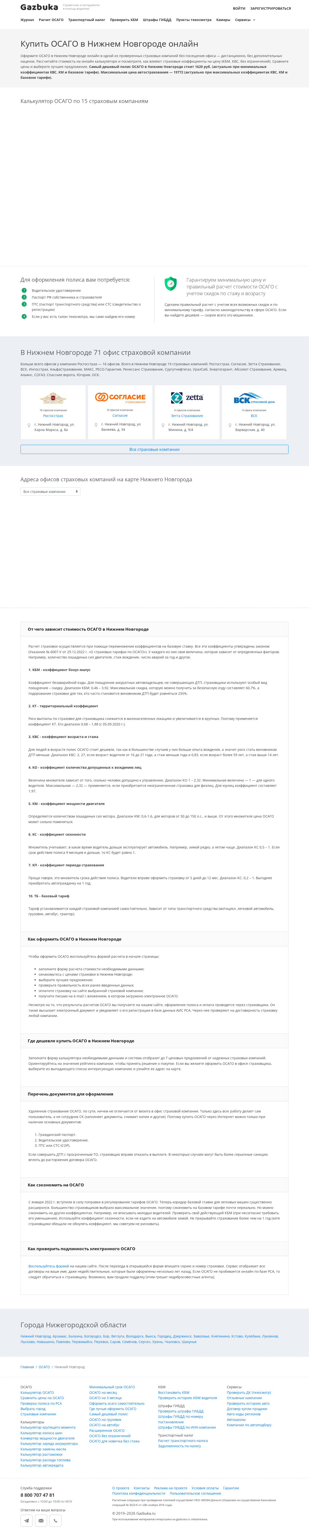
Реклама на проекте (170, 1488)
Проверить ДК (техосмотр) (249, 1392)
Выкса (150, 1336)
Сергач (144, 1341)
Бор (106, 1336)
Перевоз (101, 1341)
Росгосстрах (53, 415)
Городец (164, 1336)
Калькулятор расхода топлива (45, 1460)
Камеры (223, 19)
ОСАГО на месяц (103, 1392)
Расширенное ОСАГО (107, 1430)
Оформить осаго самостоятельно (116, 1403)
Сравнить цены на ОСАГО (42, 1397)
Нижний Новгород (36, 1336)
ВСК (254, 415)
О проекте (120, 1488)
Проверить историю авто (248, 1403)
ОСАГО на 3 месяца (105, 1397)
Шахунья (189, 1341)
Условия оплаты (205, 1488)
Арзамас (60, 1336)
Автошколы (236, 1419)
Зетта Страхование (187, 415)
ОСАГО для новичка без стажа (114, 1441)
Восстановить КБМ (174, 1392)
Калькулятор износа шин (41, 1433)
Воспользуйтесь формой (48, 1266)
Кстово (237, 1336)
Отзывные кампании (244, 1397)
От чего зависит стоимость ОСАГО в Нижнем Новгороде (88, 629)
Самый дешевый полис (108, 1414)
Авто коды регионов (243, 1414)
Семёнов (129, 1341)
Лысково (28, 1341)
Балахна (75, 1336)
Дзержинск (182, 1336)
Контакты (142, 1488)
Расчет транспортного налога (183, 1440)
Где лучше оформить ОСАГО (112, 1408)
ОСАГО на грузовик (105, 1419)
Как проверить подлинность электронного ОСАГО (81, 1248)
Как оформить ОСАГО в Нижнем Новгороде (74, 939)
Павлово (63, 1341)
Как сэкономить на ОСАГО (56, 1185)
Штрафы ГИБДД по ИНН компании (187, 1427)
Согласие (120, 415)
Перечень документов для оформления (70, 1094)
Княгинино (220, 1336)
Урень (157, 1341)
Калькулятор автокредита (42, 1465)
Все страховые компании (154, 449)
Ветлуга (117, 1336)
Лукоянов (270, 1336)
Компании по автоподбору (249, 1425)
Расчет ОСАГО (51, 19)
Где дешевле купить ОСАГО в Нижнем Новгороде (81, 1041)
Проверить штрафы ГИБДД (181, 1411)
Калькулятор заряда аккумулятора (49, 1443)
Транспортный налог (86, 19)
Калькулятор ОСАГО (37, 1392)
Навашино (45, 1341)
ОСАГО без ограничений (110, 1435)
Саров (115, 1341)
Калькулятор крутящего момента (48, 1427)
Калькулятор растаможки (42, 1454)
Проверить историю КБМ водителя (187, 1397)
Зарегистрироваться (270, 8)
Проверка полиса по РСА (41, 1403)
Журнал (27, 19)
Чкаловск (172, 1341)
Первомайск (82, 1341)
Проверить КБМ (124, 19)
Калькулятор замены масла (43, 1449)
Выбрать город (33, 1408)
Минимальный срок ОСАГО (112, 1387)
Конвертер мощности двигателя (48, 1438)
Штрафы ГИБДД (157, 19)
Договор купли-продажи (247, 1408)
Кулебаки (252, 1336)
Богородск (92, 1336)
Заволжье (201, 1336)
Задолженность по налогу (179, 1446)
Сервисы (243, 19)
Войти (239, 8)
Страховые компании (38, 1414)
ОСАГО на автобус (104, 1425)
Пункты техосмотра (193, 19)
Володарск (134, 1336)
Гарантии (231, 1488)
